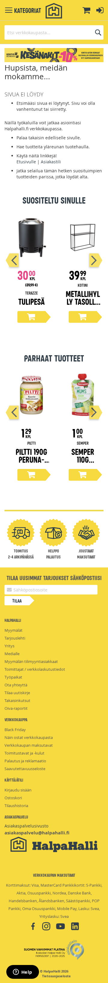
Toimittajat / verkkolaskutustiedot (34, 669)
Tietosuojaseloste (56, 976)
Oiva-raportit (16, 708)
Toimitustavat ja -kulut (24, 753)
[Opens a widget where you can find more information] (22, 972)
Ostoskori (13, 797)
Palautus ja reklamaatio (25, 761)
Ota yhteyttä (15, 685)
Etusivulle (26, 162)
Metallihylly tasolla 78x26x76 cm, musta (83, 305)
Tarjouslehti (14, 638)
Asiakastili (51, 162)
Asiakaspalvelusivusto (26, 826)
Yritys (9, 646)
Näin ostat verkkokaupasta (28, 737)
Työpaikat (13, 677)
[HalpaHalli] (54, 11)
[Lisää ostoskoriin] (31, 317)
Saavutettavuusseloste (24, 768)
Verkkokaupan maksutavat (28, 745)
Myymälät (13, 630)
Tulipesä (31, 301)
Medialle (12, 653)
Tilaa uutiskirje (17, 692)
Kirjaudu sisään (18, 790)
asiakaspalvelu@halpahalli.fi (36, 833)
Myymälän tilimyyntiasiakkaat (31, 661)
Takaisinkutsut (17, 700)
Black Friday (15, 729)
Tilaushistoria (16, 805)
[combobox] (54, 32)
